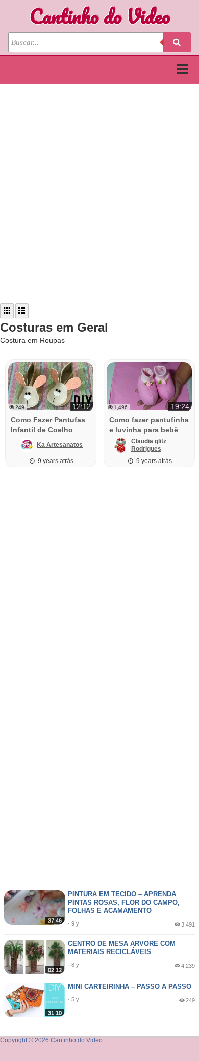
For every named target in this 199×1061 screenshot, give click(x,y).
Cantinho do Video (100, 16)
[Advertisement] (99, 193)
